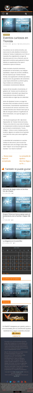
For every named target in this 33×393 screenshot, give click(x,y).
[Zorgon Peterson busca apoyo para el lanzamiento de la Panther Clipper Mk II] (16, 198)
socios (13, 385)
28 (16, 268)
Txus (16, 293)
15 (20, 261)
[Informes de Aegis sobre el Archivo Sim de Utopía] (16, 173)
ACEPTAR (17, 391)
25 (4, 268)
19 (8, 265)
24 (29, 265)
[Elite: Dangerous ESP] (16, 5)
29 (20, 268)
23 (25, 265)
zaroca (15, 44)
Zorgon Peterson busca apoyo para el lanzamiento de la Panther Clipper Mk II (16, 216)
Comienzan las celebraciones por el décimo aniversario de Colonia (16, 286)
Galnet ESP (6, 34)
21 (16, 265)
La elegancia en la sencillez (12, 241)
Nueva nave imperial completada (7, 158)
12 (8, 261)
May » (7, 273)
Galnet (20, 44)
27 (12, 268)
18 (4, 265)
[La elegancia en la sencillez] (16, 225)
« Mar (3, 273)
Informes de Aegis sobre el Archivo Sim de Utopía (15, 190)
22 (20, 265)
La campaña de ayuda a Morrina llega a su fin (24, 159)
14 (16, 261)
